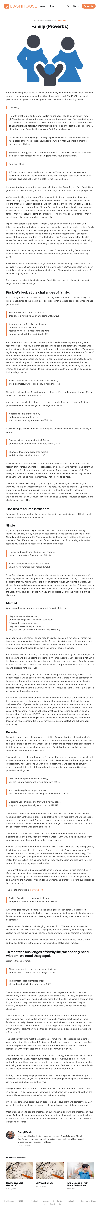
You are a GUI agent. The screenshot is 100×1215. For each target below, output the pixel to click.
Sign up (62, 1204)
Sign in (76, 6)
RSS (45, 1204)
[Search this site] (68, 6)
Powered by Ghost (88, 1201)
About (43, 6)
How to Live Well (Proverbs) (14, 1184)
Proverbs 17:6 (37, 890)
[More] (58, 6)
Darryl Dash (25, 1132)
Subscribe (88, 6)
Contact (60, 1201)
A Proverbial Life (44, 1183)
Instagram (45, 1201)
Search (52, 1204)
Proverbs (62, 21)
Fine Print (70, 1201)
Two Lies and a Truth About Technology (77, 1184)
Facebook (34, 1201)
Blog (52, 6)
